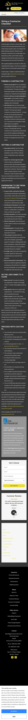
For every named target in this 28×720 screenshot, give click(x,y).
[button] (7, 8)
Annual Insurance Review (14, 626)
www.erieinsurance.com (7, 414)
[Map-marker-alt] (12, 657)
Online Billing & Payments (14, 616)
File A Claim (14, 619)
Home (2, 12)
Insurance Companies (14, 602)
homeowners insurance (16, 74)
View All (14, 558)
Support (14, 613)
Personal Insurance (14, 575)
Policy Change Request (14, 622)
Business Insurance (14, 578)
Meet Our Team (14, 595)
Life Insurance (14, 581)
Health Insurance (14, 585)
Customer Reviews (14, 599)
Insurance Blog (9, 12)
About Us (14, 592)
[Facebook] (16, 657)
